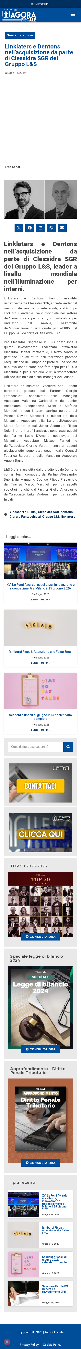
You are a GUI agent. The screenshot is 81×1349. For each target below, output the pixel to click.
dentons (67, 512)
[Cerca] (68, 747)
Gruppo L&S (51, 517)
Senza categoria (20, 35)
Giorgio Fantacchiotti (25, 517)
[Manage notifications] (7, 1342)
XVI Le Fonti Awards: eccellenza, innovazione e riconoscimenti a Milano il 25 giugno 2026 (41, 586)
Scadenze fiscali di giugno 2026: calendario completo (40, 717)
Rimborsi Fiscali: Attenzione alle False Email (40, 652)
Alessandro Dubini (22, 512)
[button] (19, 228)
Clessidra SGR (48, 512)
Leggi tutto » (40, 599)
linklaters (68, 517)
